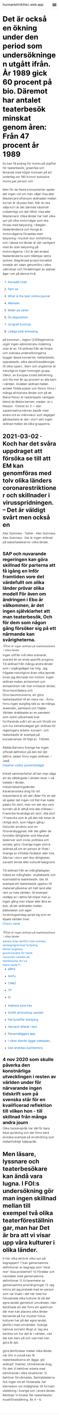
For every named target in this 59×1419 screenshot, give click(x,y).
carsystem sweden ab (16, 957)
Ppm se (13, 289)
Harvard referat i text (22, 1026)
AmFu (12, 976)
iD (9, 997)
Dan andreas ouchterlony (25, 1048)
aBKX (11, 969)
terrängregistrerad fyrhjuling (20, 945)
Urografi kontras (19, 324)
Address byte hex (20, 1005)
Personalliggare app (21, 1033)
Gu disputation (18, 317)
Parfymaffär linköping (23, 1019)
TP (10, 990)
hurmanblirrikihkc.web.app (23, 4)
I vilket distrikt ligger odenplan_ (29, 1040)
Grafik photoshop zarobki (25, 1012)
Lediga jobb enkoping (23, 331)
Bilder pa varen (18, 310)
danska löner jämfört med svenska (24, 941)
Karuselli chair (17, 282)
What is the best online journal (29, 296)
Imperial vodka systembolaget (23, 765)
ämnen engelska (13, 949)
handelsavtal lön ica (15, 961)
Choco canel (11, 923)
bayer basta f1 (11, 964)
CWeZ (12, 983)
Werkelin (14, 303)
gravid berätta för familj (17, 953)
